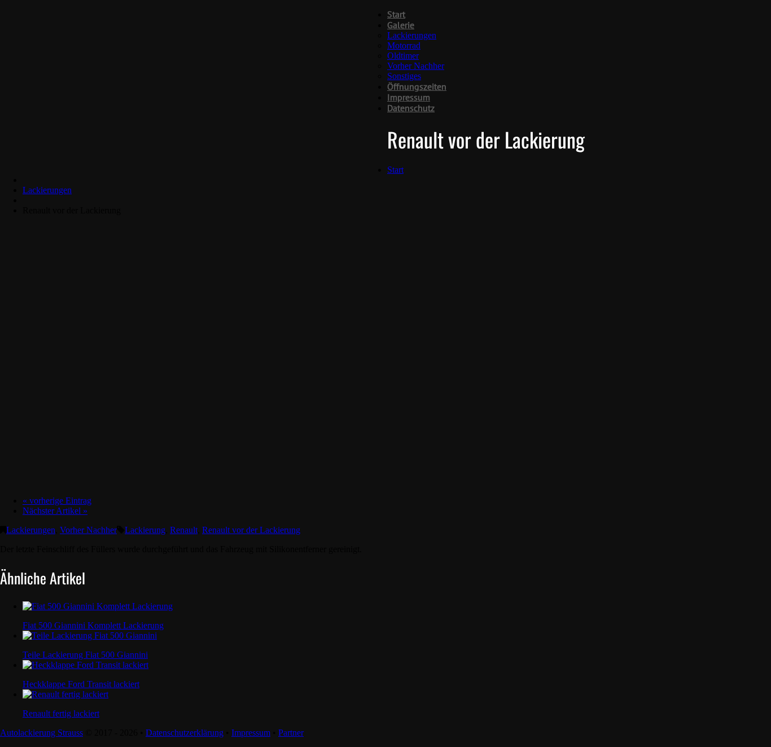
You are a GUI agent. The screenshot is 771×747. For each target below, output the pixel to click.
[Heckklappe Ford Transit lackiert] (85, 665)
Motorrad (403, 45)
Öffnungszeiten (416, 86)
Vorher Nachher (415, 66)
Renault (184, 530)
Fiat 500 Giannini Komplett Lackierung (93, 625)
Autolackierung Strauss (41, 732)
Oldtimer (403, 55)
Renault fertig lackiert (61, 713)
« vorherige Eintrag (57, 500)
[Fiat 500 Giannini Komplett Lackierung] (98, 606)
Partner (291, 732)
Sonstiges (404, 76)
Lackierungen (411, 35)
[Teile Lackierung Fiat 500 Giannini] (90, 635)
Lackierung (145, 530)
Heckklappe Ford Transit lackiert (81, 684)
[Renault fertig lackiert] (65, 694)
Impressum (408, 97)
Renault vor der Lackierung (251, 530)
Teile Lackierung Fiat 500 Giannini (85, 654)
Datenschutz (411, 107)
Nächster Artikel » (55, 511)
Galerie (400, 24)
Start (396, 14)
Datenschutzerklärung (185, 732)
